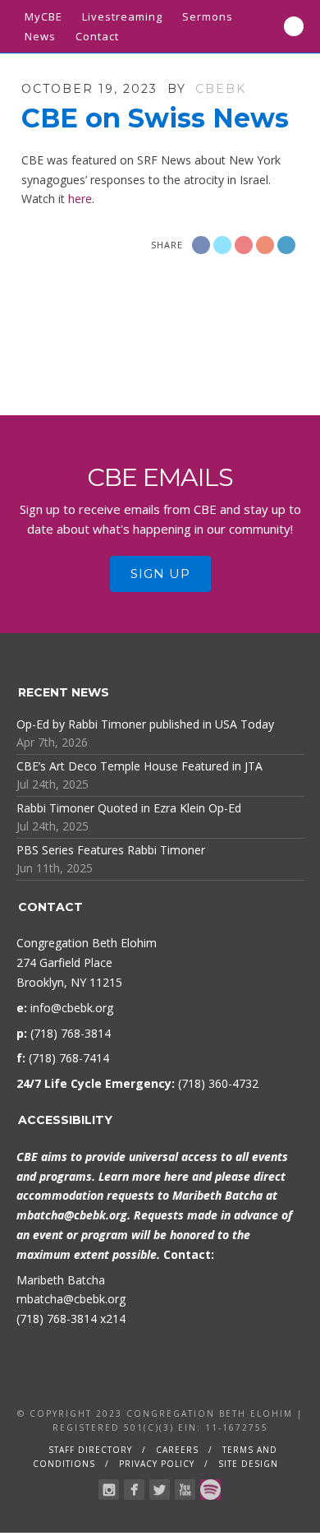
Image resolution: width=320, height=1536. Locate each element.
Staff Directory (90, 1449)
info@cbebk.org (71, 1008)
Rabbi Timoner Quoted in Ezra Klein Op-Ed (128, 808)
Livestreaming (122, 16)
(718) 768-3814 (56, 1318)
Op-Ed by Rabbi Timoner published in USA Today (145, 724)
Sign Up (160, 573)
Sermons (207, 16)
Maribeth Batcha (60, 1280)
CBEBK (220, 88)
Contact (97, 36)
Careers (177, 1449)
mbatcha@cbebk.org (71, 1215)
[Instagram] (108, 1489)
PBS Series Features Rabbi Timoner (110, 850)
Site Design (248, 1463)
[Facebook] (134, 1489)
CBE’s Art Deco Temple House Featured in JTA (139, 766)
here (80, 198)
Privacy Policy (156, 1463)
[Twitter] (159, 1489)
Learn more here (143, 1176)
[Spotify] (210, 1489)
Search (294, 26)
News (40, 36)
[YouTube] (185, 1489)
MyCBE (43, 16)
